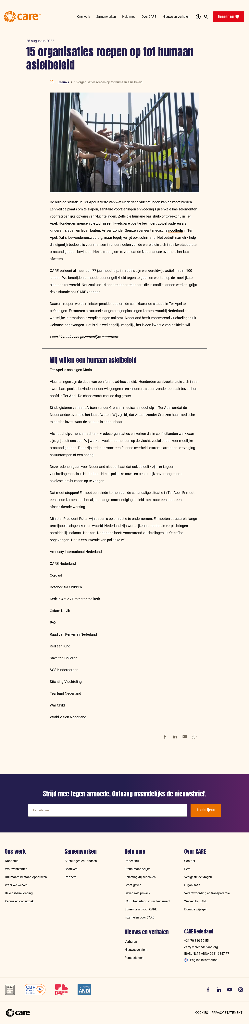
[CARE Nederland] (18, 1013)
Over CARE (195, 851)
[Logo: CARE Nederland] (22, 17)
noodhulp (175, 230)
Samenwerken (81, 851)
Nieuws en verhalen (147, 932)
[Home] (51, 81)
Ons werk (15, 851)
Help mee (135, 851)
